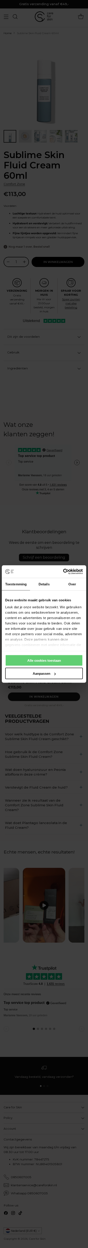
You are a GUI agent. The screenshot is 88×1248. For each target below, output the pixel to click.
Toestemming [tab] (16, 584)
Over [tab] (72, 584)
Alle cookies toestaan (44, 660)
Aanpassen (41, 673)
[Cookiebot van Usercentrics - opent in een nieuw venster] (63, 572)
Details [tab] (44, 584)
